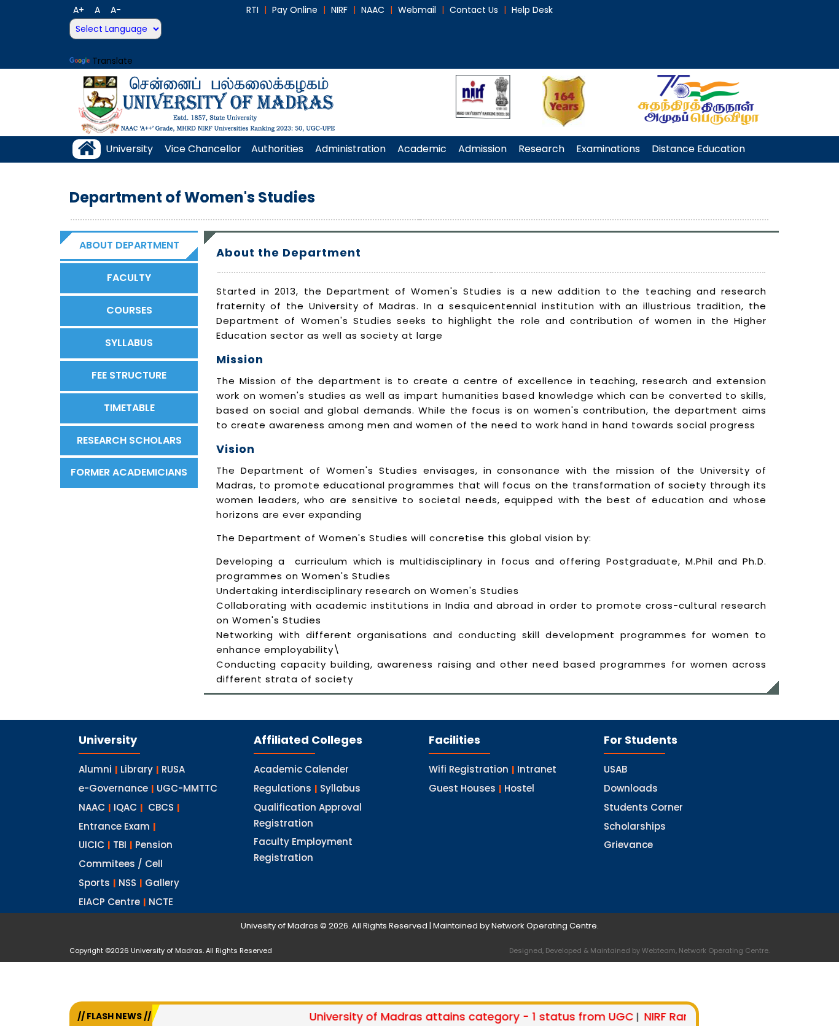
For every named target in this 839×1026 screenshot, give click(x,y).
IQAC (125, 807)
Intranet (536, 769)
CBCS (161, 807)
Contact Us (474, 10)
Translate (112, 61)
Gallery (162, 882)
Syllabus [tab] (129, 343)
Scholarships (635, 826)
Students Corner (643, 807)
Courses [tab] (129, 310)
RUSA (173, 769)
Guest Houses (462, 788)
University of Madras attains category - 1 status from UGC (450, 1016)
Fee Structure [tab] (129, 375)
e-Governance (113, 788)
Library (136, 769)
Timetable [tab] (129, 408)
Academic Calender (301, 769)
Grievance (628, 844)
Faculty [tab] (129, 278)
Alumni (95, 769)
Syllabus (340, 788)
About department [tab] (129, 245)
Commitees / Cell (121, 863)
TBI (120, 844)
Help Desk (532, 10)
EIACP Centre (109, 901)
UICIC (91, 844)
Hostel (519, 788)
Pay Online (295, 10)
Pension (154, 844)
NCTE (161, 901)
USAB (615, 769)
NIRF (339, 10)
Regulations (282, 788)
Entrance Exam (114, 826)
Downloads (631, 788)
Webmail (417, 10)
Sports (94, 882)
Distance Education (698, 149)
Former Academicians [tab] (129, 472)
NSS (127, 882)
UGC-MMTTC (187, 788)
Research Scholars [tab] (129, 440)
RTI (252, 10)
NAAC (372, 10)
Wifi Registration (469, 769)
